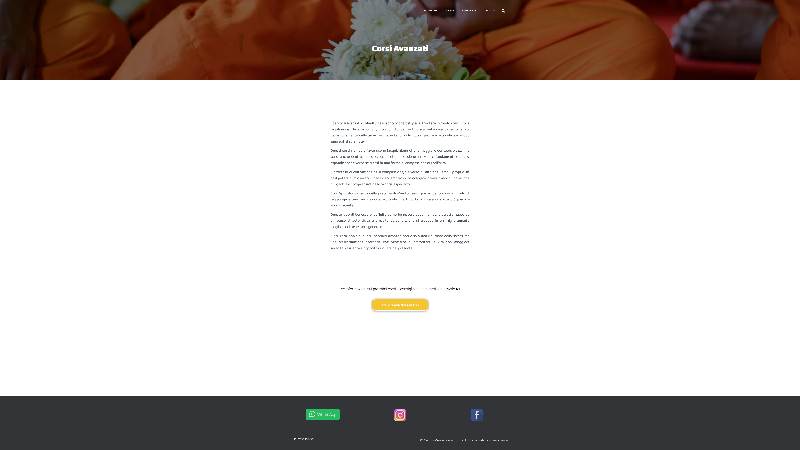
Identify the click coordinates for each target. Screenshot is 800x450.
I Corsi (448, 10)
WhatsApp (326, 414)
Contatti (489, 10)
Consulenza (469, 10)
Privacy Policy (304, 439)
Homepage (430, 10)
